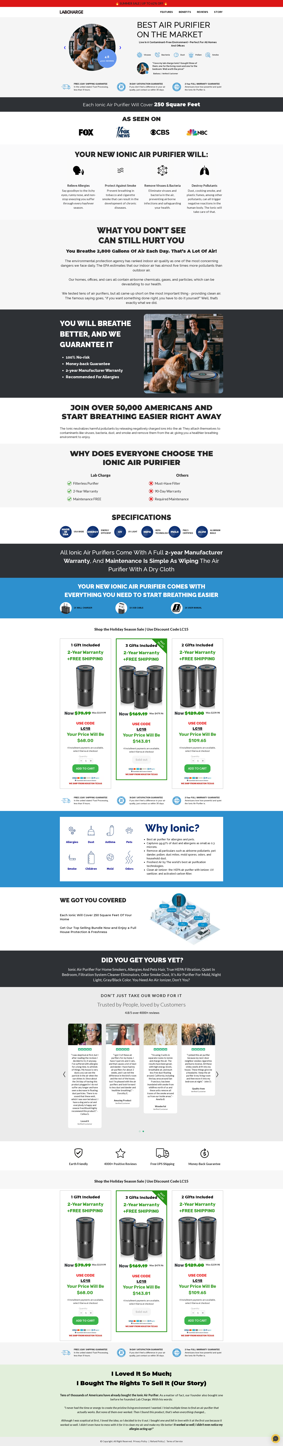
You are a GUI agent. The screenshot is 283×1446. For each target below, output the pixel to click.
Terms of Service (174, 1441)
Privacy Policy (140, 1441)
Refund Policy (157, 1441)
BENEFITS (185, 11)
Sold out (141, 759)
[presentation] (65, 1072)
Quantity (83, 756)
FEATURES (166, 11)
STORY (218, 11)
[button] (85, 685)
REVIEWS (202, 11)
